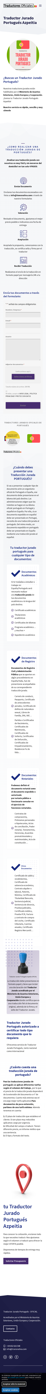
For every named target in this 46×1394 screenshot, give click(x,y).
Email (8, 320)
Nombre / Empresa (14, 310)
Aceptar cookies (10, 1390)
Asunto (8, 336)
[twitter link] (11, 1357)
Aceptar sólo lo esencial (14, 1384)
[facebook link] (16, 1357)
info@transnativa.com (17, 1349)
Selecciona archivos (23, 376)
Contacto (10, 1328)
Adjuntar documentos (15, 364)
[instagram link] (5, 1357)
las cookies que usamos (16, 1377)
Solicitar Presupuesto (16, 1261)
